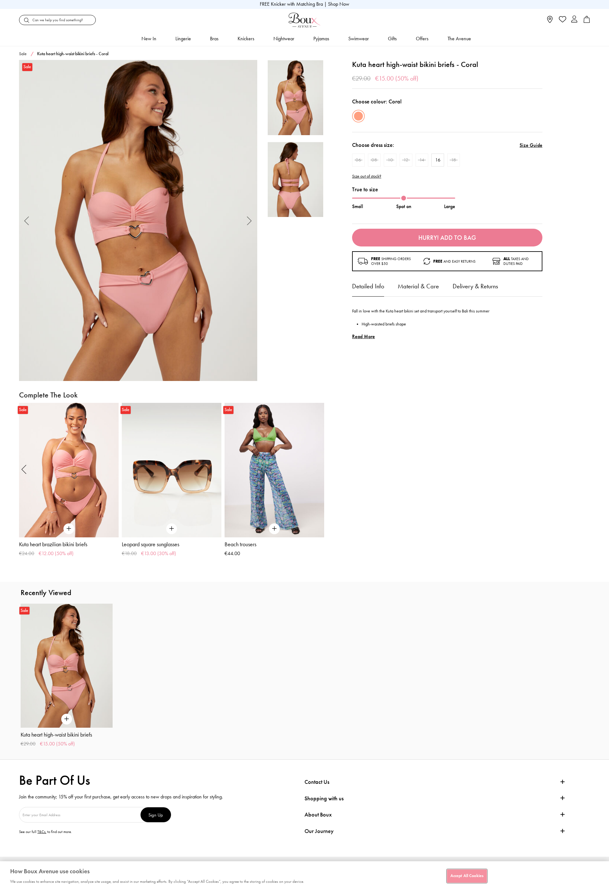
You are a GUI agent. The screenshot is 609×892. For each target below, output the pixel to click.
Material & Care (418, 286)
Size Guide (531, 145)
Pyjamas (321, 39)
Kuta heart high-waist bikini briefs (56, 735)
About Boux (318, 814)
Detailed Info (368, 286)
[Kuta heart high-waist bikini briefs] (138, 220)
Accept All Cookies (466, 875)
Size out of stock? (366, 176)
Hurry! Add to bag (447, 237)
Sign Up (155, 814)
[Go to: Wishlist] (562, 20)
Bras (214, 39)
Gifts (392, 39)
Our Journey (319, 831)
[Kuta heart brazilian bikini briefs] (69, 470)
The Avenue (459, 39)
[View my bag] (587, 21)
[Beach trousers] (274, 470)
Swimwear (358, 39)
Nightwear (283, 39)
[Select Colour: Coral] (358, 116)
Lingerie (183, 39)
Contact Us (316, 781)
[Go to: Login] (574, 20)
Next (249, 220)
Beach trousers (240, 544)
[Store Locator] (550, 21)
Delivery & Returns (475, 286)
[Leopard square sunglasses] (171, 470)
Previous (27, 220)
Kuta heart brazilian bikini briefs (53, 544)
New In (148, 39)
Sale (23, 53)
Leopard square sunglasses (150, 544)
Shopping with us (324, 798)
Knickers (246, 39)
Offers (422, 39)
